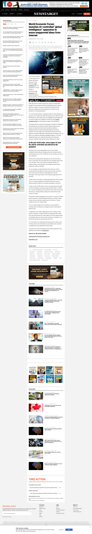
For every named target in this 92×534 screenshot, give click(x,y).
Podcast (58, 511)
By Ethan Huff (32, 39)
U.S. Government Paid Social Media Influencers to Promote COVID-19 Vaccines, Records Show (13, 32)
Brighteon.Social (42, 508)
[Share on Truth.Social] (48, 42)
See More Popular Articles (13, 147)
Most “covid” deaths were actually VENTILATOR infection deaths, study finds (53, 324)
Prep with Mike (14, 9)
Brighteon (7, 9)
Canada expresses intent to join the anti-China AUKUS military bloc (53, 406)
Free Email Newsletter (77, 508)
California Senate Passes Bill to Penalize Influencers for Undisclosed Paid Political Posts (12, 138)
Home (2, 9)
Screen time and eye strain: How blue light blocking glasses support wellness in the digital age (13, 85)
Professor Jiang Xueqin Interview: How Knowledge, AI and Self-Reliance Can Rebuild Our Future (73, 71)
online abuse (32, 256)
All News (58, 508)
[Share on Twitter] (36, 42)
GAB (40, 515)
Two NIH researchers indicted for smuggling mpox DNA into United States (12, 110)
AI (31, 46)
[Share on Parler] (45, 42)
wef (33, 49)
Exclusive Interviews (60, 513)
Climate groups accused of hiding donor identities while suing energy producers (13, 129)
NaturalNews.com (33, 239)
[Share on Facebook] (33, 42)
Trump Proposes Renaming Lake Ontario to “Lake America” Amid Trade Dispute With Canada (13, 37)
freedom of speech (48, 251)
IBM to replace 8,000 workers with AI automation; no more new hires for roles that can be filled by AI (53, 441)
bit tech (48, 46)
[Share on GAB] (42, 42)
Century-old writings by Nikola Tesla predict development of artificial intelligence (54, 418)
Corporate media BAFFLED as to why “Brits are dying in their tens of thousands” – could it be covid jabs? (53, 301)
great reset (44, 47)
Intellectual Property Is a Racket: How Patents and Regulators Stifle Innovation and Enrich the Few (13, 105)
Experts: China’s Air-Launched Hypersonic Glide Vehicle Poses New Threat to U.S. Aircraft (12, 134)
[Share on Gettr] (51, 42)
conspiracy (57, 46)
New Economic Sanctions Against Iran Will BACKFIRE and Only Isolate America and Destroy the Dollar (84, 71)
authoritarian (43, 46)
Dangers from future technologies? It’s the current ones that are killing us (53, 464)
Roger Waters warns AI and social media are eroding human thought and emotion (12, 120)
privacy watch (43, 48)
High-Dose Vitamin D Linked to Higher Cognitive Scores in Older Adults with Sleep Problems (13, 71)
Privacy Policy (76, 510)
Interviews (20, 9)
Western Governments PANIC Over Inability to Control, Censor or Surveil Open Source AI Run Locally (84, 50)
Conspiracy (34, 20)
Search (89, 9)
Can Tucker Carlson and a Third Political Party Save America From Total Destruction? (73, 61)
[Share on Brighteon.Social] (30, 42)
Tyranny (30, 49)
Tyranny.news (45, 230)
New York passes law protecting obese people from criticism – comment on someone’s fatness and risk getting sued (53, 347)
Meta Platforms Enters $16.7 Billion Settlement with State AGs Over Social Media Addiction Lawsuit (12, 100)
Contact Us (75, 506)
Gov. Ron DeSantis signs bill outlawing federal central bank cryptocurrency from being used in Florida (53, 336)
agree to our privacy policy (29, 531)
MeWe (40, 513)
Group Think (49, 47)
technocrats (60, 48)
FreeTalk (41, 511)
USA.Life (41, 516)
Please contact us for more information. (37, 500)
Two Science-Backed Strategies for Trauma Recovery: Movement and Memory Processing (12, 125)
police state (38, 48)
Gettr (40, 510)
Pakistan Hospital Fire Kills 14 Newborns (11, 45)
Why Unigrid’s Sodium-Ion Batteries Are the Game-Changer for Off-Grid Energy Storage (13, 28)
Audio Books (26, 9)
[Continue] (29, 513)
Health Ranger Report (73, 35)
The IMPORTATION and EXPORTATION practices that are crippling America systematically (53, 312)
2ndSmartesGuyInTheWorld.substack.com (39, 236)
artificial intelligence (37, 46)
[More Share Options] (54, 42)
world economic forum (38, 49)
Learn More (61, 529)
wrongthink (46, 49)
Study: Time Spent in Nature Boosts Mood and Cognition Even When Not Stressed (12, 76)
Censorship (52, 46)
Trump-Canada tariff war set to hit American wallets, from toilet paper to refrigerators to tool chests (13, 61)
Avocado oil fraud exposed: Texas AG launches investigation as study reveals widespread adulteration (12, 56)
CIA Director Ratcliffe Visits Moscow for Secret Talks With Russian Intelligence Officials (12, 42)
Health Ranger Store (77, 511)
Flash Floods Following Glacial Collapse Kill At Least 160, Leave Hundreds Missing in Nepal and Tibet (13, 50)
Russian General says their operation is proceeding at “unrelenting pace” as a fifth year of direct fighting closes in (13, 115)
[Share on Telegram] (39, 42)
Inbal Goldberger (55, 47)
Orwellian (33, 48)
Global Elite (35, 47)
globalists (40, 47)
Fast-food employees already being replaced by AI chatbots (52, 394)
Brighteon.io (41, 506)
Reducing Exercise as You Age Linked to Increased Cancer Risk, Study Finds (11, 143)
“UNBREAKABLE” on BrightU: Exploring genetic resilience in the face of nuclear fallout (12, 90)
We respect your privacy (7, 516)
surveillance (54, 48)
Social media (49, 48)
